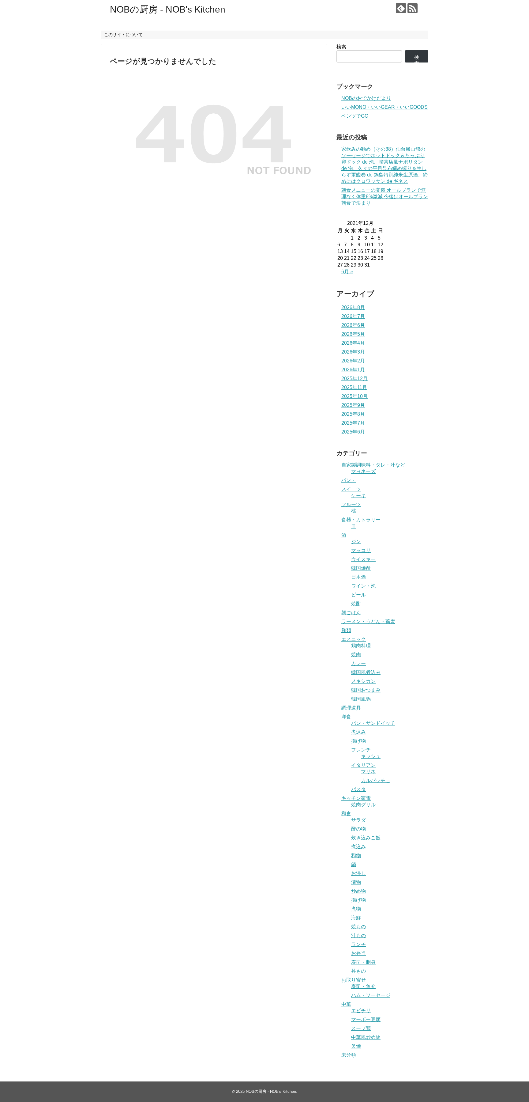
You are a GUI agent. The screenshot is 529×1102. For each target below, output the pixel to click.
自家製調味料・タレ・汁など (373, 465)
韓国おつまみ (366, 690)
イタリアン (363, 765)
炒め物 (358, 891)
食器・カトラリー (361, 519)
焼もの (358, 926)
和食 (346, 813)
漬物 (356, 882)
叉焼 (356, 1046)
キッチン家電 (356, 798)
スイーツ (351, 489)
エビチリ (361, 1010)
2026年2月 (353, 360)
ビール (358, 594)
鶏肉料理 (361, 645)
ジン (356, 541)
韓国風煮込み (366, 672)
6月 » (347, 271)
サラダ (358, 820)
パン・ (348, 480)
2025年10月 (354, 396)
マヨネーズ (363, 471)
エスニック (353, 639)
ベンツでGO (354, 116)
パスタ (358, 789)
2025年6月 (353, 431)
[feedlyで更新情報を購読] (401, 8)
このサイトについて (123, 34)
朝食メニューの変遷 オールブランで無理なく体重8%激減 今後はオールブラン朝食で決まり (384, 196)
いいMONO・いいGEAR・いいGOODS (384, 107)
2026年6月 (353, 325)
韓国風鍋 (361, 699)
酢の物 (358, 828)
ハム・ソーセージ (370, 995)
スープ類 (361, 1028)
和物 (356, 855)
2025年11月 (354, 387)
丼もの (358, 971)
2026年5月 (353, 334)
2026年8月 (353, 307)
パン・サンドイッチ (373, 723)
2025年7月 (353, 423)
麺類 (346, 630)
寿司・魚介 (363, 986)
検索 (341, 46)
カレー (358, 663)
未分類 (348, 1055)
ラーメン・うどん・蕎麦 (368, 621)
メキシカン (363, 681)
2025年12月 (354, 378)
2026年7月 (353, 316)
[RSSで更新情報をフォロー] (412, 8)
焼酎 (356, 603)
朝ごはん (351, 612)
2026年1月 (353, 369)
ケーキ (358, 495)
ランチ (358, 944)
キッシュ (371, 756)
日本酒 (358, 577)
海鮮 (356, 917)
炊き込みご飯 (366, 837)
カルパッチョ (375, 780)
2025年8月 (353, 414)
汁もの (358, 935)
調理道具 (351, 707)
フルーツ (351, 504)
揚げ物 (358, 741)
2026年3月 (353, 351)
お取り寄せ (353, 980)
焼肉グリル (363, 804)
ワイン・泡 (363, 586)
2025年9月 (353, 405)
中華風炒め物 (366, 1037)
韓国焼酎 (361, 568)
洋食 (346, 716)
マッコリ (361, 550)
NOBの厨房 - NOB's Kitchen (167, 9)
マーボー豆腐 (366, 1019)
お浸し (358, 873)
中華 (346, 1004)
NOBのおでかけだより (366, 98)
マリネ (368, 771)
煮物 (356, 908)
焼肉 (356, 654)
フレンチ (361, 749)
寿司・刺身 (363, 962)
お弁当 (358, 953)
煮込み (358, 732)
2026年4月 (353, 343)
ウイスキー (363, 559)
